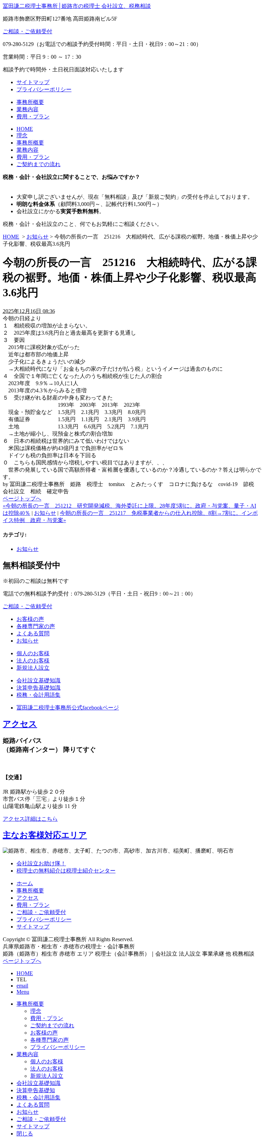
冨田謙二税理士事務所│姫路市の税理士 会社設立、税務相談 (77, 6)
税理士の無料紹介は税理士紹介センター (66, 871)
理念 (22, 135)
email (22, 986)
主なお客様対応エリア (45, 835)
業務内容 (27, 109)
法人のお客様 (33, 660)
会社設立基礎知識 (38, 680)
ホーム (24, 883)
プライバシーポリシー (44, 89)
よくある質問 (33, 633)
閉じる (24, 1133)
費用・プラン (33, 116)
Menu (22, 992)
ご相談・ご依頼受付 (27, 31)
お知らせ (37, 237)
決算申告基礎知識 (38, 688)
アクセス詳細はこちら (30, 819)
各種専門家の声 (35, 626)
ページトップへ (22, 498)
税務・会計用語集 (38, 695)
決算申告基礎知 (35, 1090)
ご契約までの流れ (38, 164)
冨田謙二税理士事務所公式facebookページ (67, 708)
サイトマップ (33, 82)
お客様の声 (30, 619)
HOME (24, 129)
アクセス (20, 723)
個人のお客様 (33, 653)
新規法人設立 (33, 668)
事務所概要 (30, 102)
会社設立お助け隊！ (41, 863)
